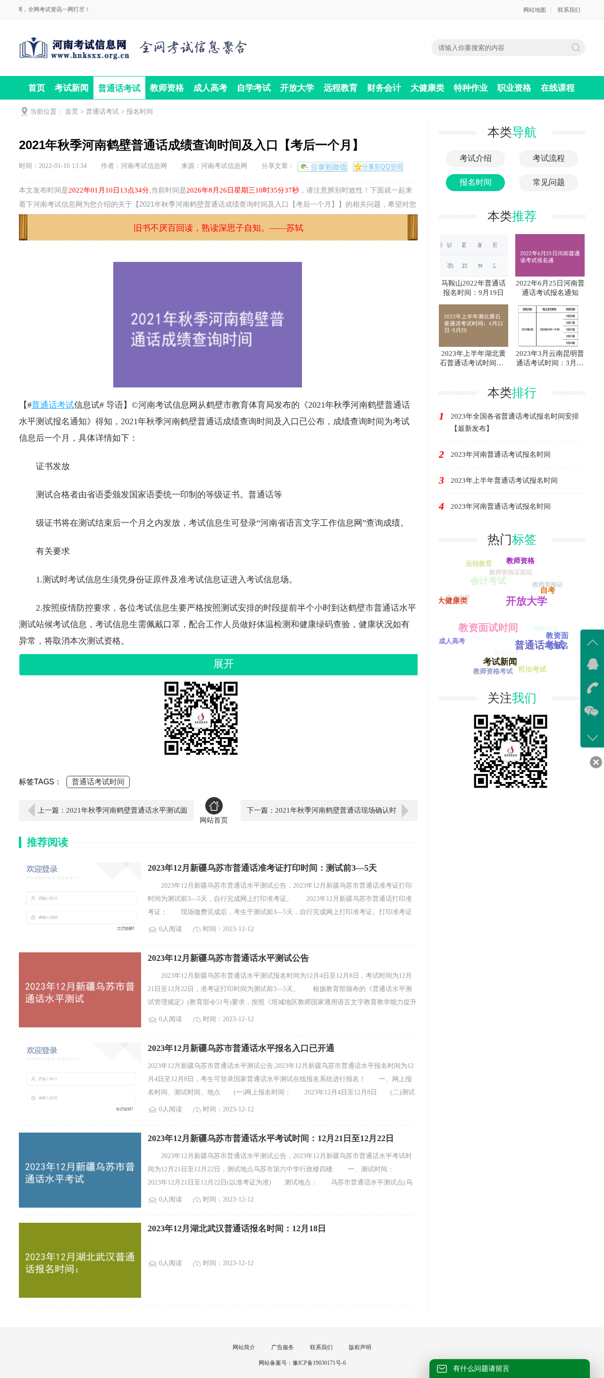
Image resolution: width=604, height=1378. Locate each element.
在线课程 (558, 87)
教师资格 (167, 87)
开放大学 (297, 87)
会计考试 (488, 581)
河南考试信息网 (144, 165)
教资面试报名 (557, 640)
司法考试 (532, 669)
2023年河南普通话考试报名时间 (501, 454)
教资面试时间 (488, 627)
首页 (36, 87)
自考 (547, 590)
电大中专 (458, 597)
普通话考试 (119, 88)
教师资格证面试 (510, 572)
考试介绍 (476, 158)
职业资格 (514, 87)
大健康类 (428, 87)
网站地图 (534, 10)
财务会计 (384, 87)
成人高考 (210, 87)
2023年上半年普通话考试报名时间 (504, 480)
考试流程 (549, 158)
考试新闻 (72, 87)
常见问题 (549, 182)
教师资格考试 (493, 671)
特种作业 (471, 87)
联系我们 (569, 10)
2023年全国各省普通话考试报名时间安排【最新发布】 (515, 422)
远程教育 (341, 87)
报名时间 (139, 111)
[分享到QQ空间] (386, 165)
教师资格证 (547, 584)
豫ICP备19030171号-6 (319, 1363)
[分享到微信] (323, 168)
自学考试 (254, 87)
